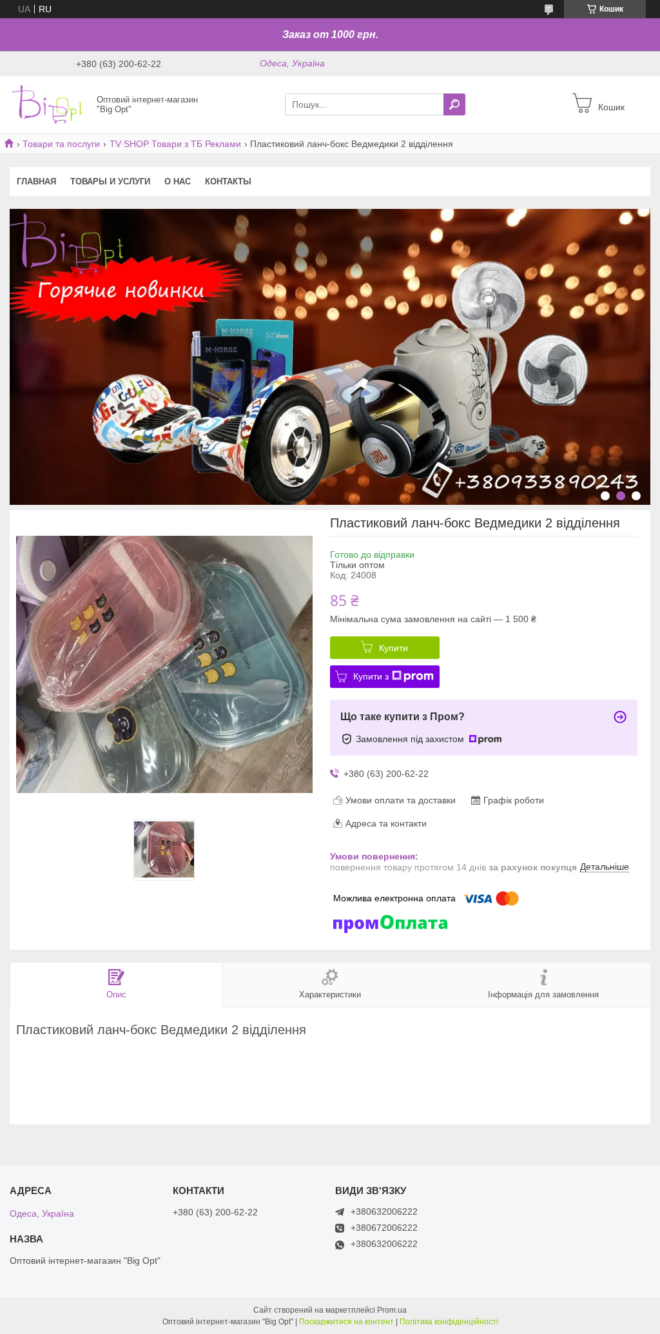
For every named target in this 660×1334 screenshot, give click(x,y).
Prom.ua (392, 1310)
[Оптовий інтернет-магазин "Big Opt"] (50, 104)
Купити (393, 648)
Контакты (228, 181)
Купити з (371, 676)
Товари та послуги (61, 144)
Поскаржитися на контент (346, 1321)
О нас (177, 181)
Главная (36, 181)
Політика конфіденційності (449, 1321)
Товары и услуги (110, 181)
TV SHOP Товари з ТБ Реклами (175, 144)
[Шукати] (454, 104)
